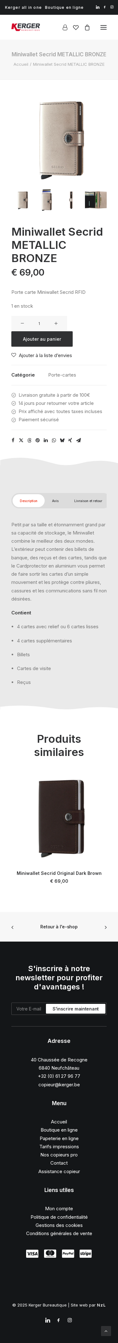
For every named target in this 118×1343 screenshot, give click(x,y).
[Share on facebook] (13, 440)
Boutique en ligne (64, 7)
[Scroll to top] (106, 1331)
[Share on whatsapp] (54, 440)
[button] (97, 7)
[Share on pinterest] (37, 440)
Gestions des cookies (59, 1225)
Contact (59, 1163)
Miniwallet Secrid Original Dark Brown (59, 873)
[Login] (62, 27)
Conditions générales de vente (59, 1233)
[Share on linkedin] (45, 440)
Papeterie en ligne (59, 1138)
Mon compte (59, 1208)
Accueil (21, 64)
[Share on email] (78, 440)
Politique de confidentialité (59, 1217)
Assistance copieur (59, 1171)
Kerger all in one (23, 7)
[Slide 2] (47, 200)
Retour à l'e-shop (58, 926)
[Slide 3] (71, 200)
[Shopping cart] (84, 27)
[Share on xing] (70, 440)
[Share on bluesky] (62, 440)
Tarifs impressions (59, 1147)
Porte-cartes (62, 375)
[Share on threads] (29, 440)
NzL (101, 1304)
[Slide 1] (22, 200)
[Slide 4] (96, 200)
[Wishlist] (73, 27)
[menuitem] (23, 7)
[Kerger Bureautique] (25, 27)
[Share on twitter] (21, 440)
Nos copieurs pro (59, 1155)
